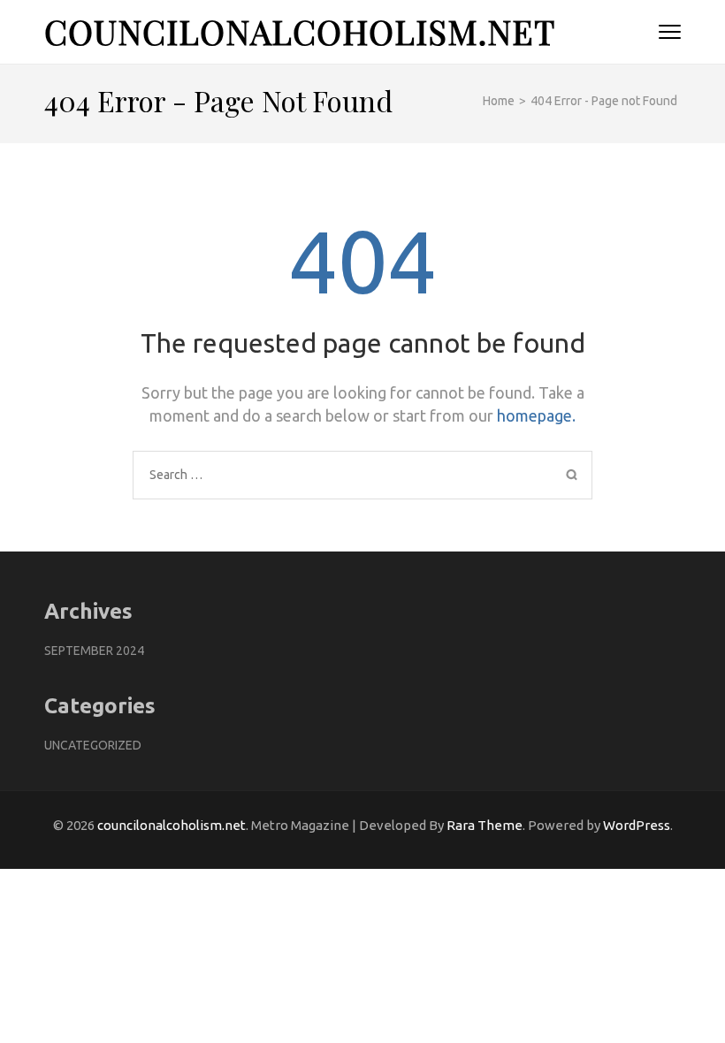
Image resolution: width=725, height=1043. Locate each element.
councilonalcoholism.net (299, 31)
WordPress (636, 825)
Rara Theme (484, 825)
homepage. (536, 415)
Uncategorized (92, 745)
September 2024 (94, 650)
